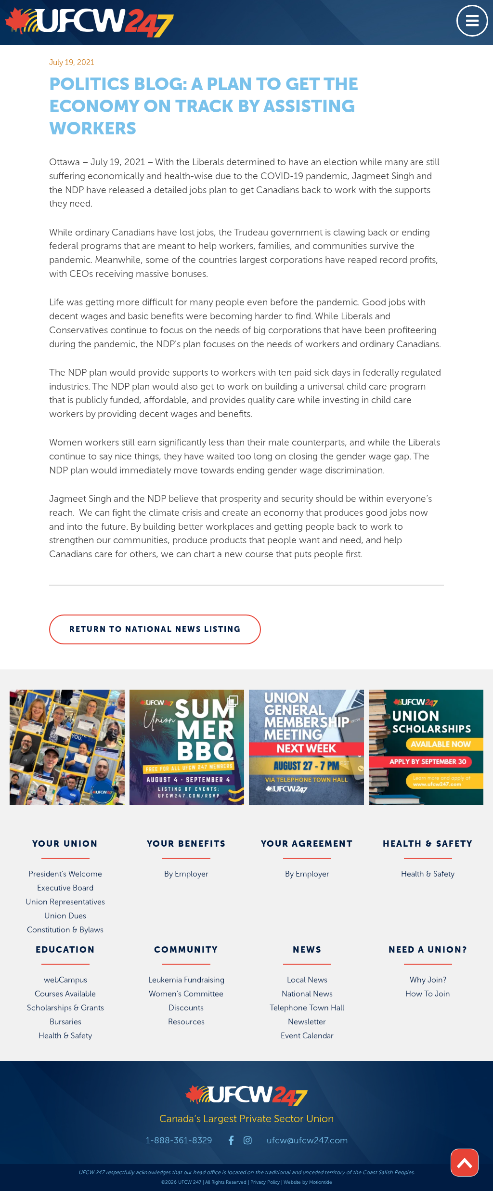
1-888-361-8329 (179, 1140)
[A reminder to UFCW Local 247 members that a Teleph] (306, 747)
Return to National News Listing (155, 629)
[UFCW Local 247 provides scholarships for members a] (426, 747)
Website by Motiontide (308, 1182)
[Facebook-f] (231, 1140)
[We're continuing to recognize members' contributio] (67, 747)
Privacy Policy (265, 1182)
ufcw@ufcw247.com (307, 1140)
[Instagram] (247, 1140)
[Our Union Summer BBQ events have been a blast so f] (187, 747)
